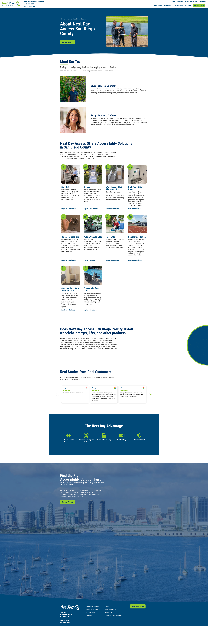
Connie (123, 388)
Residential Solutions (92, 606)
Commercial (167, 5)
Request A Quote (199, 5)
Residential (157, 5)
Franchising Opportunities (113, 616)
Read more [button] (66, 400)
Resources (180, 1)
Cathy (65, 388)
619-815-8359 (30, 4)
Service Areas (179, 5)
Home (174, 1)
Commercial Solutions (93, 609)
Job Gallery (188, 5)
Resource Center (110, 609)
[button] (150, 394)
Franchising (202, 1)
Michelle (94, 388)
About (186, 1)
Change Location (29, 6)
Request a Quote (67, 42)
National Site (193, 1)
